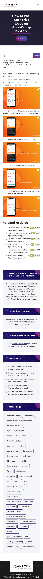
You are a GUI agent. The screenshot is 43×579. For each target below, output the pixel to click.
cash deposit (27, 436)
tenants (29, 541)
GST (8, 481)
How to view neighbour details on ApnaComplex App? (21, 256)
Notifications (12, 521)
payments (23, 526)
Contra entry (12, 456)
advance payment (14, 426)
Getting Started (25, 476)
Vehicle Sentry (13, 546)
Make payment (13, 496)
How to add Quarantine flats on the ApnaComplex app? (22, 245)
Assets (10, 436)
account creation (14, 416)
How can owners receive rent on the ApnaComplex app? (23, 234)
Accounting (29, 416)
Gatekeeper (21, 471)
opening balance (28, 521)
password (11, 526)
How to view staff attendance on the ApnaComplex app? (23, 240)
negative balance (14, 511)
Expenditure (12, 466)
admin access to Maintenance (19, 421)
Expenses (24, 466)
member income (14, 501)
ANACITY (22, 284)
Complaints (27, 451)
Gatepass (11, 476)
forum (9, 471)
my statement (25, 506)
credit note (26, 456)
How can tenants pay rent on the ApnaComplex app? (21, 228)
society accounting (15, 541)
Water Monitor (29, 546)
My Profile (11, 506)
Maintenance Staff (14, 491)
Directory (11, 461)
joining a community (15, 486)
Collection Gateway (15, 441)
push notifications (14, 536)
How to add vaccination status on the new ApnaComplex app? (23, 251)
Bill (17, 436)
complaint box (13, 451)
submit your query (19, 344)
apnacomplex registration (18, 431)
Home (20, 38)
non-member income (16, 516)
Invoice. (26, 481)
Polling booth (12, 531)
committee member (15, 446)
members (29, 501)
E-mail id (22, 461)
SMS (27, 536)
